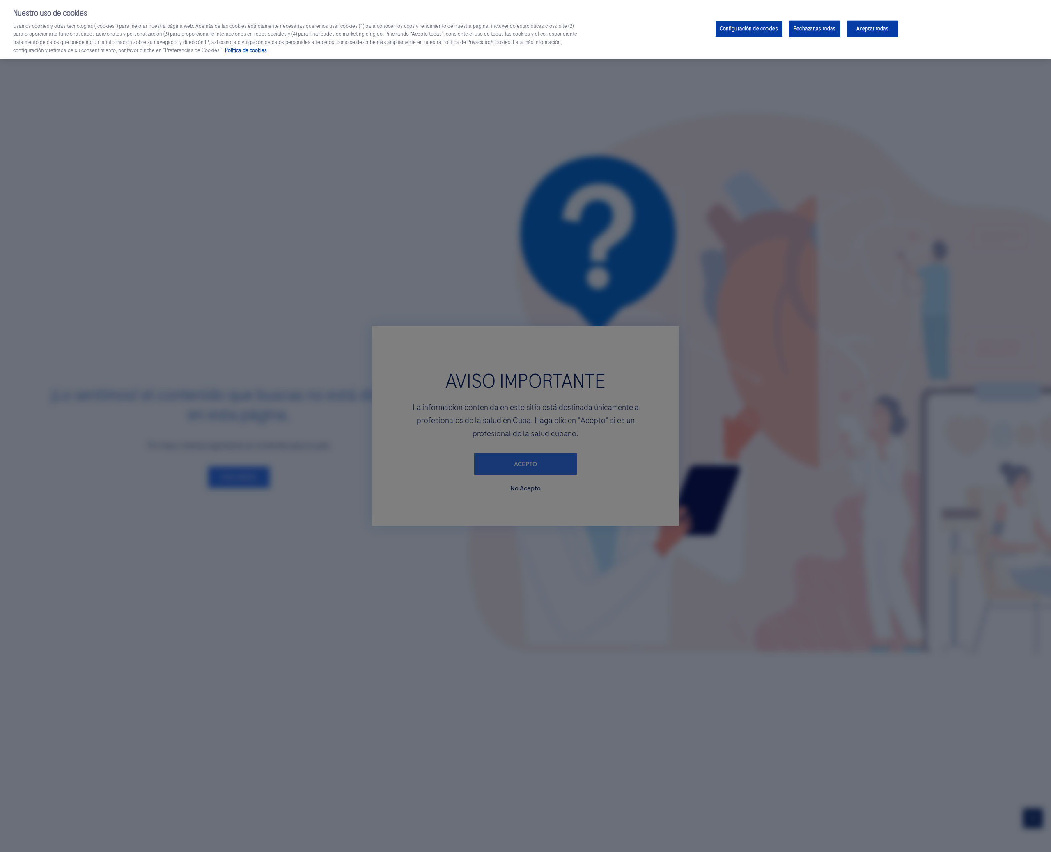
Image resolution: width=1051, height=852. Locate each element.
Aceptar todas (872, 28)
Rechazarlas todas (814, 28)
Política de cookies (246, 50)
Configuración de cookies (749, 28)
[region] (525, 29)
